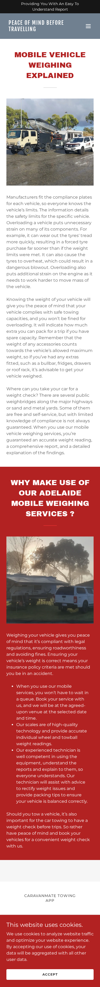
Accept (49, 974)
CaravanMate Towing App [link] (50, 898)
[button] (88, 26)
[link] (37, 29)
